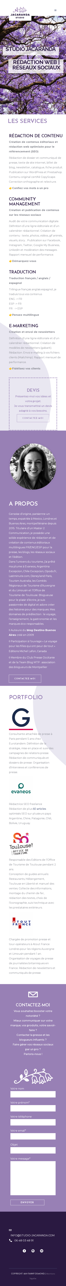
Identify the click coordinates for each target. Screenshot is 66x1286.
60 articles (39, 808)
